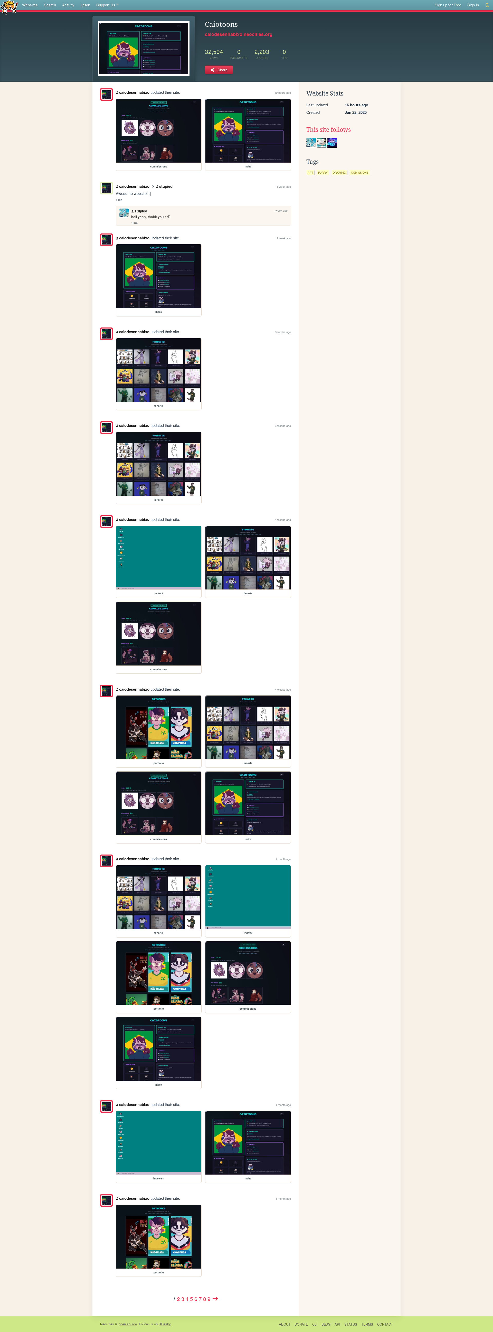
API (337, 1324)
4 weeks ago (283, 520)
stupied (166, 186)
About (284, 1324)
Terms (367, 1324)
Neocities (107, 1323)
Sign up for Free (448, 4)
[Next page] (215, 1298)
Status (350, 1324)
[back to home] (9, 7)
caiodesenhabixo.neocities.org (238, 34)
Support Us (105, 4)
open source (128, 1323)
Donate (301, 1324)
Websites (30, 4)
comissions (359, 172)
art (310, 172)
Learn (85, 4)
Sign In (473, 4)
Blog (325, 1324)
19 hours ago (282, 92)
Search (50, 4)
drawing (339, 172)
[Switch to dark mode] (487, 5)
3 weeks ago (283, 332)
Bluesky (165, 1323)
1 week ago (284, 186)
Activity (68, 4)
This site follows (328, 129)
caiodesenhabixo (134, 92)
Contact (385, 1324)
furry (323, 172)
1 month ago (283, 859)
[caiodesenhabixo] (106, 94)
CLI (314, 1324)
